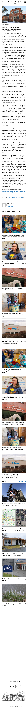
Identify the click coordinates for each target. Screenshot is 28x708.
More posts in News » (22, 347)
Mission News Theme (10, 706)
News (22, 197)
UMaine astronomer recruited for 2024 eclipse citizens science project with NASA (14, 504)
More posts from (11, 206)
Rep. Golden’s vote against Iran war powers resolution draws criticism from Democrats (13, 289)
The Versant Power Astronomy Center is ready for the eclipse (14, 579)
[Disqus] (14, 625)
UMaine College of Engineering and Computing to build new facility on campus (13, 529)
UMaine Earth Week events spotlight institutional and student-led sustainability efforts (13, 315)
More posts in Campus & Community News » (18, 212)
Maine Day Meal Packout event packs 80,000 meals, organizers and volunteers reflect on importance (13, 236)
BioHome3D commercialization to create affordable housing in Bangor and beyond (12, 554)
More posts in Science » (22, 481)
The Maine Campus (14, 2)
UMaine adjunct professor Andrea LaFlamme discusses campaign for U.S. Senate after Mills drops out (14, 263)
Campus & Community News (13, 197)
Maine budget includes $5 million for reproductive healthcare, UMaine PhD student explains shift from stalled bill (14, 341)
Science (3, 199)
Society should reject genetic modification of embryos (14, 604)
